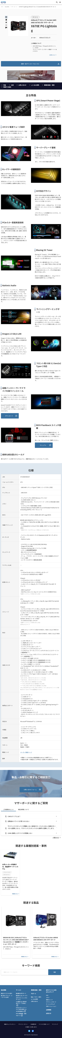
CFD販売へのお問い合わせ (31, 1027)
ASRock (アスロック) (44, 37)
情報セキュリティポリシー (10, 1024)
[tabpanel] (31, 826)
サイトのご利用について (44, 1024)
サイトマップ (55, 1024)
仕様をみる (52, 55)
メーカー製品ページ (26, 752)
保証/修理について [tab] (23, 809)
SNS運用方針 (33, 1024)
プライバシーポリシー (23, 1024)
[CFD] (3, 2)
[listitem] (56, 837)
